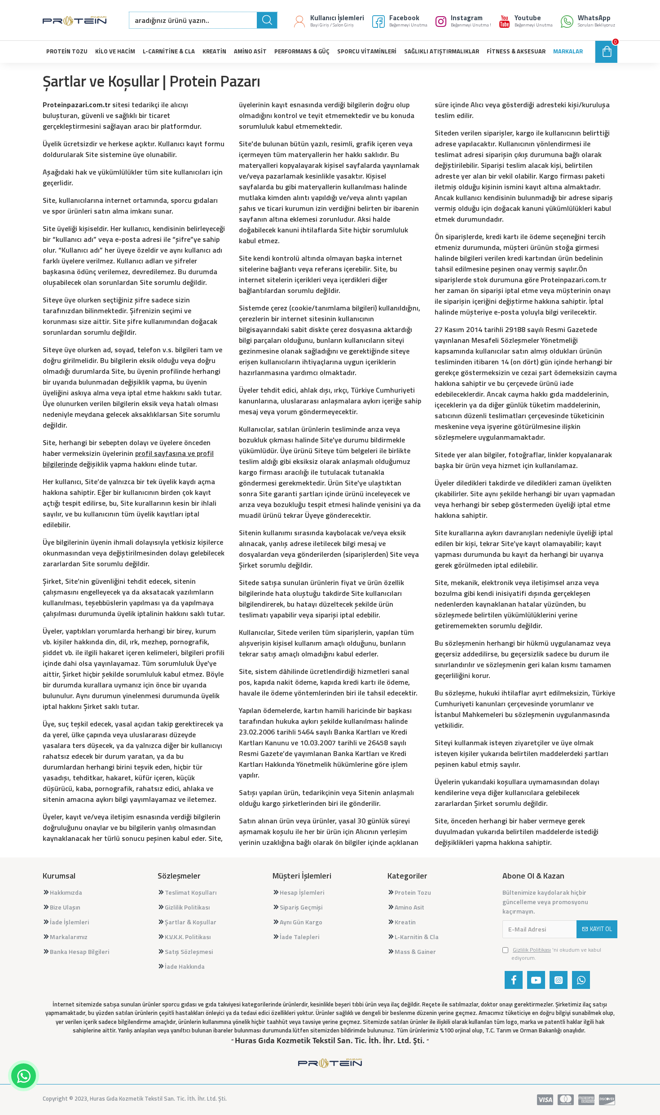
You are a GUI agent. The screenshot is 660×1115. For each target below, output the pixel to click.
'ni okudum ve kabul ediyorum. (556, 954)
